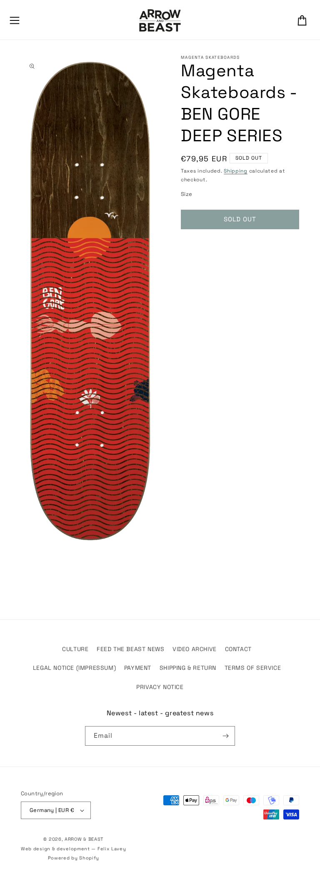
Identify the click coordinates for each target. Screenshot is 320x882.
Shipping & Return (188, 668)
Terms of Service (253, 668)
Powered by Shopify (74, 858)
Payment (137, 668)
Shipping (236, 171)
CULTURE (75, 649)
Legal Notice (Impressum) (74, 668)
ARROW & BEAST (84, 839)
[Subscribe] (225, 736)
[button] (14, 20)
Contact (238, 649)
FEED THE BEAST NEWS (130, 649)
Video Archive (194, 649)
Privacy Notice (159, 687)
